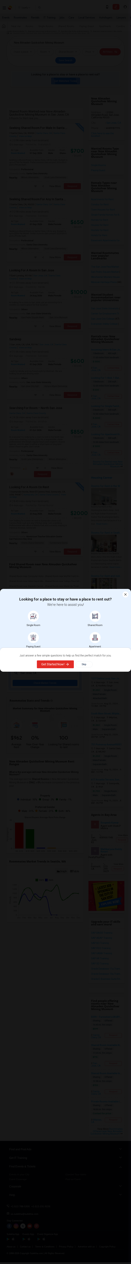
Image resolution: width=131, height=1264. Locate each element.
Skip (84, 664)
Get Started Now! (52, 664)
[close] (125, 594)
